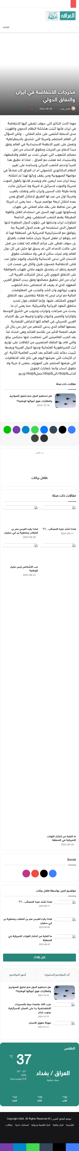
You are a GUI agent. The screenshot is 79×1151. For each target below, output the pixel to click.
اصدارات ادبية (22, 1125)
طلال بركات (65, 109)
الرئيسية (70, 1125)
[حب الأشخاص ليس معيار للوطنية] (20, 553)
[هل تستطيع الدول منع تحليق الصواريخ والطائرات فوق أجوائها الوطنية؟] (65, 400)
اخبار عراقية (58, 1125)
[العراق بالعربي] (60, 16)
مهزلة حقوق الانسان (40, 1023)
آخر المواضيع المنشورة (57, 975)
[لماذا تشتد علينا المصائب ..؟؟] (58, 515)
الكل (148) (39, 957)
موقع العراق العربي (61, 1119)
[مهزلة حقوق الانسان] (64, 1028)
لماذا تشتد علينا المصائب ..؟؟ (59, 529)
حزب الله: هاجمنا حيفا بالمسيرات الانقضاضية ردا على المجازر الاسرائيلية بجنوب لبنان (29, 1008)
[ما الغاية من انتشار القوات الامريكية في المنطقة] (58, 688)
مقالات (9, 1125)
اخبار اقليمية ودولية (40, 1125)
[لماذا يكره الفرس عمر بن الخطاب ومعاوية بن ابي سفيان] (20, 515)
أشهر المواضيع (18, 975)
